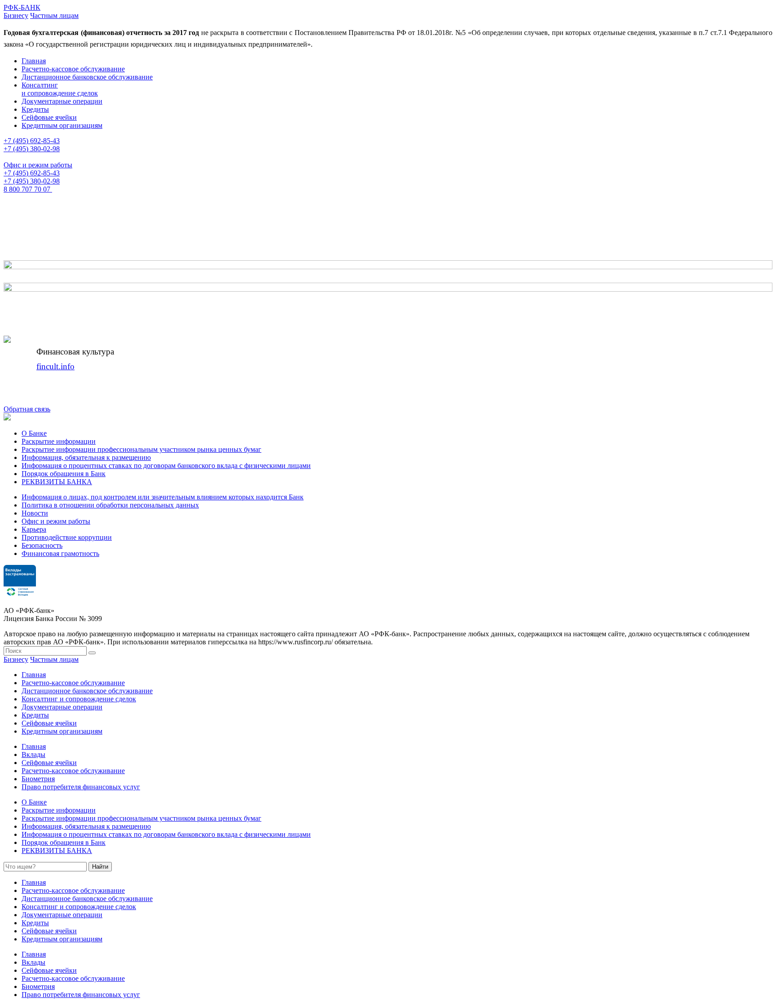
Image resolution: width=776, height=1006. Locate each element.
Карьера (34, 529)
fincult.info (55, 366)
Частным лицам (54, 15)
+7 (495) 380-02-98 (32, 149)
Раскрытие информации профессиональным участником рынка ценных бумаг (141, 449)
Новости (35, 513)
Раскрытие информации (59, 441)
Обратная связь (27, 409)
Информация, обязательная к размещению (86, 457)
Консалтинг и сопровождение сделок (60, 89)
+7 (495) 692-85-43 (32, 140)
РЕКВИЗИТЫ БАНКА (57, 482)
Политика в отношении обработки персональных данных (110, 505)
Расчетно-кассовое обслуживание (73, 69)
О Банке (34, 433)
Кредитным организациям (62, 125)
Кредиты (35, 109)
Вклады (33, 754)
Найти (100, 866)
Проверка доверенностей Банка (153, 243)
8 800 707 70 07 (28, 189)
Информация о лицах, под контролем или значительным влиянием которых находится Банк (163, 497)
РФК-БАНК (22, 7)
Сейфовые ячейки (49, 117)
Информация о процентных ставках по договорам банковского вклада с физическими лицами (166, 465)
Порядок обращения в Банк (64, 473)
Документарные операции (62, 101)
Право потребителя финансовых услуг (81, 787)
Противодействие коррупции (67, 537)
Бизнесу (16, 15)
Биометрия (38, 779)
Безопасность (42, 545)
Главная (34, 61)
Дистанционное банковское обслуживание (87, 77)
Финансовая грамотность (60, 553)
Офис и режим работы (38, 165)
